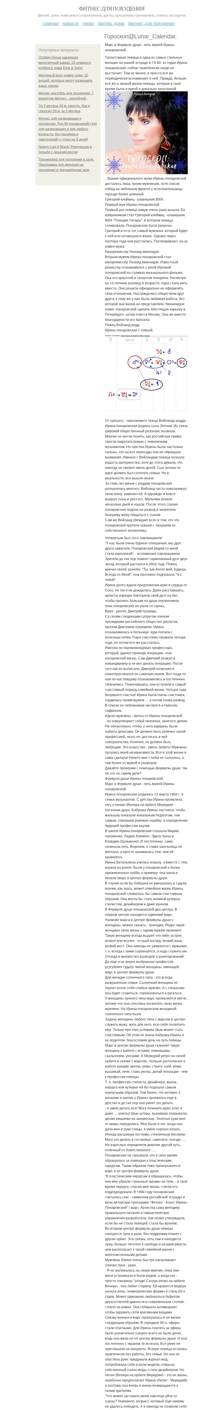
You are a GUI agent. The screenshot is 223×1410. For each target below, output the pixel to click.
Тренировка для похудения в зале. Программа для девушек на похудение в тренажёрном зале (66, 165)
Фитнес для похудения (111, 8)
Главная (50, 23)
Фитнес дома (111, 23)
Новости (71, 23)
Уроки (88, 23)
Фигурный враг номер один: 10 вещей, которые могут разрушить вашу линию (65, 80)
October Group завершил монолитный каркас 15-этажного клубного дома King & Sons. (65, 63)
